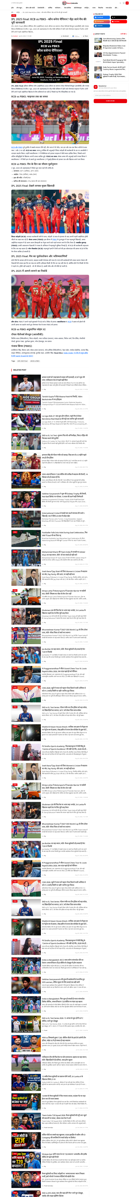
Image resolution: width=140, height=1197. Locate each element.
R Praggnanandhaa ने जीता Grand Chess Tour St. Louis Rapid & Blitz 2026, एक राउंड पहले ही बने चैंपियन (64, 670)
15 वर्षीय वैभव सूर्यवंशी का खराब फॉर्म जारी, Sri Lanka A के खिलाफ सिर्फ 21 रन (62, 1078)
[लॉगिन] (127, 3)
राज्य (93, 8)
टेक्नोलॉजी (41, 8)
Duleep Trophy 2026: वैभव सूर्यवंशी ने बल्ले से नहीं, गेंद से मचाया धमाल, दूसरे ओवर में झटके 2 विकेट (114, 76)
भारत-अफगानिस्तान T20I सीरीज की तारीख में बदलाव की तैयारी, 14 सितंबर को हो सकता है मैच (65, 476)
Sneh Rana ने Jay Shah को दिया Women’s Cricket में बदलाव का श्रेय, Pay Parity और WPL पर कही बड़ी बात (64, 573)
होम (12, 8)
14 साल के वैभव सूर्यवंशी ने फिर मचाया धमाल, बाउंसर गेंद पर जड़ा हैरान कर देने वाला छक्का (64, 1097)
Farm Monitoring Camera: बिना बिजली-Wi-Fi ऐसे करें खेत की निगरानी (114, 40)
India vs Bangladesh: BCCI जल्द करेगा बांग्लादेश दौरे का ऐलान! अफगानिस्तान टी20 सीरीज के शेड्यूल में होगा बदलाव (62, 961)
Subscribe (110, 101)
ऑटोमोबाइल (78, 8)
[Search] (120, 3)
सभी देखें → (124, 34)
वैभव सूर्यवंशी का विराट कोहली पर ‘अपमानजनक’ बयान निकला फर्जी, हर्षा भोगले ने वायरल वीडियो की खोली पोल (63, 1175)
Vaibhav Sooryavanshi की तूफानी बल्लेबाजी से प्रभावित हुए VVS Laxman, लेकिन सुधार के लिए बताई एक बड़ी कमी (63, 981)
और (116, 8)
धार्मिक (50, 8)
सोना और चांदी (30, 8)
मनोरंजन (57, 8)
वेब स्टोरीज (67, 8)
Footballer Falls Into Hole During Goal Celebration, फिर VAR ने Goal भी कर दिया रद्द (64, 534)
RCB (69, 322)
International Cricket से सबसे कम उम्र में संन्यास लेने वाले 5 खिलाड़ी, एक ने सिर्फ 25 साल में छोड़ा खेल (63, 514)
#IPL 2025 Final (22, 361)
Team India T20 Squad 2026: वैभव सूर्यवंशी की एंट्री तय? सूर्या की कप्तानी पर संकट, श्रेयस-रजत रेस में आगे (64, 1117)
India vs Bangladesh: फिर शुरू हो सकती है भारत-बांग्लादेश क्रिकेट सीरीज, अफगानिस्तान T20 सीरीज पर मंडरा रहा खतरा (63, 1000)
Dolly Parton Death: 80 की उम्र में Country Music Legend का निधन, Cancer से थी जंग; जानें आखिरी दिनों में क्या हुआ (114, 68)
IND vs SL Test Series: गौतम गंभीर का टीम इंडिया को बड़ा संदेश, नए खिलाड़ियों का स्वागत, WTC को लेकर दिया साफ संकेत (64, 709)
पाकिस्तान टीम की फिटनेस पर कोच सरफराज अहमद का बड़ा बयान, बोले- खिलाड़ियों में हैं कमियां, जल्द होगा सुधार (64, 1058)
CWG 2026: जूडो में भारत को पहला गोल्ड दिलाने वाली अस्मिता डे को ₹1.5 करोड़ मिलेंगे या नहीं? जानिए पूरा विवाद (64, 689)
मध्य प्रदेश (109, 8)
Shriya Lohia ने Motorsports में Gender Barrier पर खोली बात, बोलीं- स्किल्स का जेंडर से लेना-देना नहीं (64, 592)
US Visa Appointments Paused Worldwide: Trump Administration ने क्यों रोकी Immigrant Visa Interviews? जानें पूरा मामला (114, 54)
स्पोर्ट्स (86, 8)
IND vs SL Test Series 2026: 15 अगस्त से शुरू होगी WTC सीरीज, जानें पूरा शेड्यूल (62, 1019)
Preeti (45, 1030)
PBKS (54, 240)
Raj (45, 389)
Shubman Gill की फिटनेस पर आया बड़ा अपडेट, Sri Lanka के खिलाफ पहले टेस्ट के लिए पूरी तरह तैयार (64, 612)
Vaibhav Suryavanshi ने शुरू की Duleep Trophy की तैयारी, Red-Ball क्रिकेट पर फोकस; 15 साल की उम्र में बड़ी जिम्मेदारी (64, 495)
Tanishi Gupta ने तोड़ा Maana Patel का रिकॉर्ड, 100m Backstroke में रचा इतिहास (62, 398)
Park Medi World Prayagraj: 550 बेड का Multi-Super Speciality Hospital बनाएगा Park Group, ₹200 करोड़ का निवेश (114, 61)
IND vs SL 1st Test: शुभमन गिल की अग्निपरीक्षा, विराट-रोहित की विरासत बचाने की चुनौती (65, 437)
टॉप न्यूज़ (19, 8)
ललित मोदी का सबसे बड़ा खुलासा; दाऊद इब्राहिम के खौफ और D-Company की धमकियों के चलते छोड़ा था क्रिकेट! (64, 1136)
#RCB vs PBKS (34, 361)
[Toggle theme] (123, 3)
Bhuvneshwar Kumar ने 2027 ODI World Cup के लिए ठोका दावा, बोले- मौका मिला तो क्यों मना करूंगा (65, 631)
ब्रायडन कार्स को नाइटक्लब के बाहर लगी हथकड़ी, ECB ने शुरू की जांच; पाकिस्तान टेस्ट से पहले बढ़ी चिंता (63, 378)
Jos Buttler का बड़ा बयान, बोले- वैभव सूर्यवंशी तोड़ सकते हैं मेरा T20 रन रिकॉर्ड (63, 650)
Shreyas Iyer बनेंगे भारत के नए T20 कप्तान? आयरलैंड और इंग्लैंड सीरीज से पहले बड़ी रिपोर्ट (64, 1155)
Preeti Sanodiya (48, 1127)
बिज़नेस (100, 8)
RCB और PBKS (17, 147)
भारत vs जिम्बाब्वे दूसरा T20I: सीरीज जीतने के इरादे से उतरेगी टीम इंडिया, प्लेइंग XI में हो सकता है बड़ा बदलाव (64, 1039)
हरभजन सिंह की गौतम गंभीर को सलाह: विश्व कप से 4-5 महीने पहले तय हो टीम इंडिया (64, 456)
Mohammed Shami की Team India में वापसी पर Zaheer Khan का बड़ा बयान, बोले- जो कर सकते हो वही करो (63, 553)
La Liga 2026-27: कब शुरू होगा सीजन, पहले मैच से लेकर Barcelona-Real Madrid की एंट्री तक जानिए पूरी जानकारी (63, 417)
